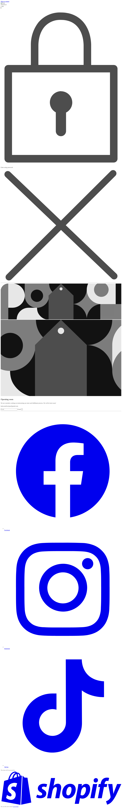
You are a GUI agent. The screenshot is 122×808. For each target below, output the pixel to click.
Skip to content (5, 1)
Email (19, 409)
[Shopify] (61, 805)
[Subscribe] (22, 409)
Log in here (15, 806)
